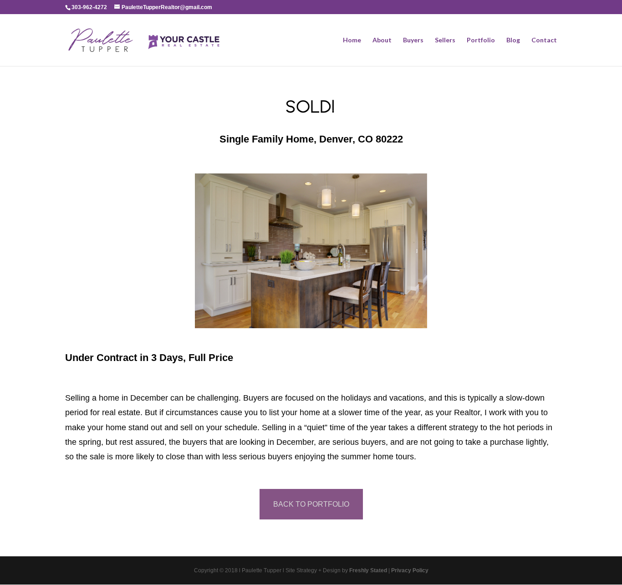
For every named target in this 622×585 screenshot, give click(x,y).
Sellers (445, 40)
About (382, 40)
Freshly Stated (368, 570)
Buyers (413, 40)
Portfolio (481, 40)
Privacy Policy (409, 570)
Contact (544, 40)
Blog (513, 40)
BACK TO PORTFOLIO (311, 504)
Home (352, 40)
